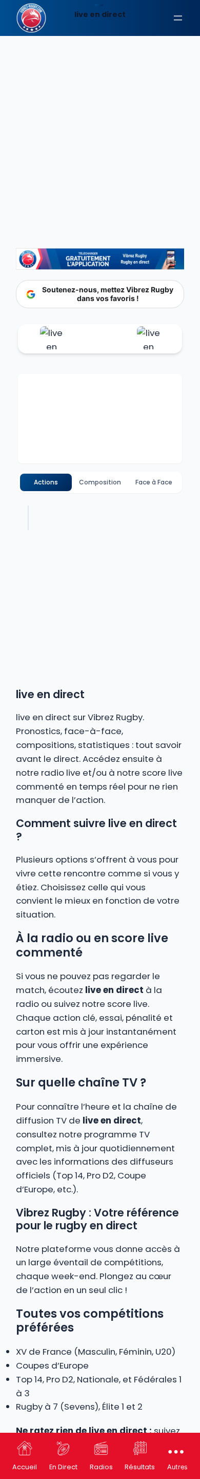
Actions (46, 482)
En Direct (63, 1467)
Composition (100, 482)
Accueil (24, 1467)
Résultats (140, 1467)
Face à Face (153, 482)
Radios (101, 1467)
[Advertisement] (100, 105)
